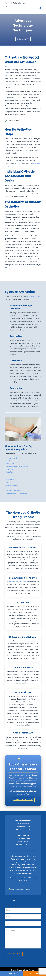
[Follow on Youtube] (17, 886)
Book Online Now (23, 800)
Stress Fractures (12, 485)
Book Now (23, 39)
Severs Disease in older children (17, 466)
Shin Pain (9, 469)
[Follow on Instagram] (10, 886)
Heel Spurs (10, 464)
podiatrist (30, 106)
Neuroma (9, 482)
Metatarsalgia (11, 479)
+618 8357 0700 (24, 844)
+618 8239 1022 (24, 829)
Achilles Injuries (11, 461)
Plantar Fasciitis (11, 458)
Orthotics (8, 67)
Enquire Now (14, 954)
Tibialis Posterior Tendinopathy (16, 493)
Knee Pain (9, 472)
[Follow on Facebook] (14, 886)
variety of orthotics (33, 296)
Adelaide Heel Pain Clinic (18, 878)
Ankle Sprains (11, 488)
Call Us (11, 973)
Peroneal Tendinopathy (14, 491)
